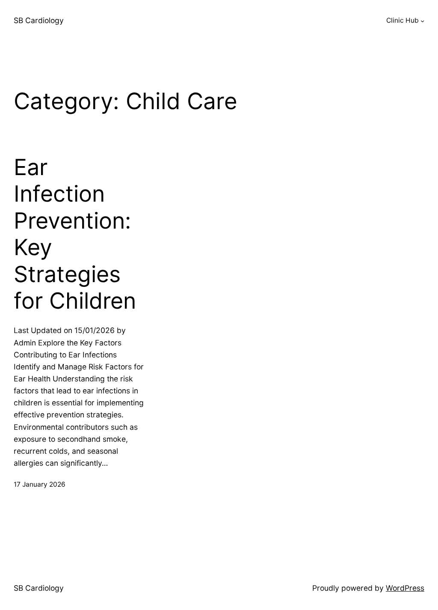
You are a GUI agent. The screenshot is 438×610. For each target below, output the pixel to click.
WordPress (405, 587)
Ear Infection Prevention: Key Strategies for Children (75, 234)
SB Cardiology (39, 20)
